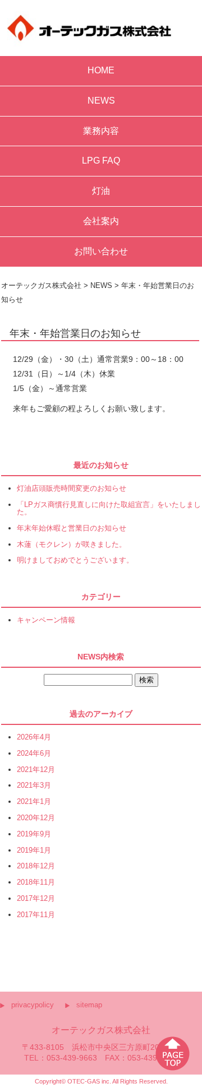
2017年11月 (36, 915)
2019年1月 (34, 850)
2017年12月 (36, 899)
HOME (101, 70)
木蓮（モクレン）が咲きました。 (71, 544)
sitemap (89, 1005)
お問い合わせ (101, 251)
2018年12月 (36, 866)
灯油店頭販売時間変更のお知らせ (71, 488)
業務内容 (101, 131)
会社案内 (101, 221)
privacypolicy (32, 1005)
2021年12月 (36, 770)
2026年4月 (34, 737)
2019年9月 (34, 834)
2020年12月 (36, 818)
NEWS (101, 100)
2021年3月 (34, 785)
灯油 (101, 191)
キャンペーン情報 (46, 620)
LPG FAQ (101, 160)
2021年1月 (34, 802)
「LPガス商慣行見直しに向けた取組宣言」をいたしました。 (109, 508)
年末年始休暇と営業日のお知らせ (71, 528)
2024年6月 (34, 753)
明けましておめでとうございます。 (75, 560)
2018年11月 (36, 882)
